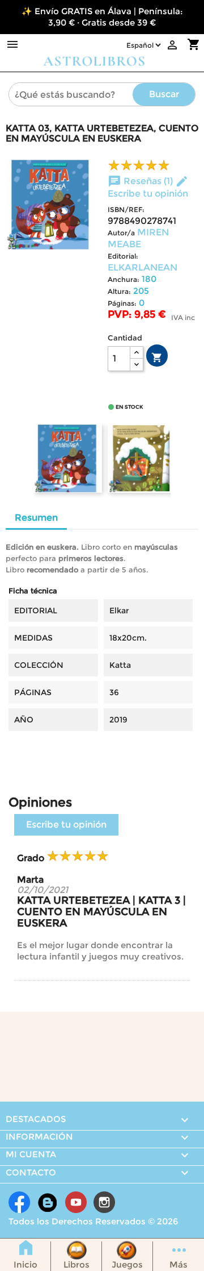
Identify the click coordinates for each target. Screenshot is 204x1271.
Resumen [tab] (36, 517)
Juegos (127, 1264)
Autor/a (121, 232)
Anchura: (123, 279)
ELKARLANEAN (142, 267)
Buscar (164, 94)
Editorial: (123, 256)
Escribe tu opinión (66, 824)
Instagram (104, 1202)
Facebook (19, 1202)
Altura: (119, 291)
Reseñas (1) (141, 181)
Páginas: (122, 303)
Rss (47, 1202)
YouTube (76, 1202)
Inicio (25, 1264)
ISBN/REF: (126, 209)
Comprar (157, 357)
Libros (76, 1264)
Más (178, 1264)
